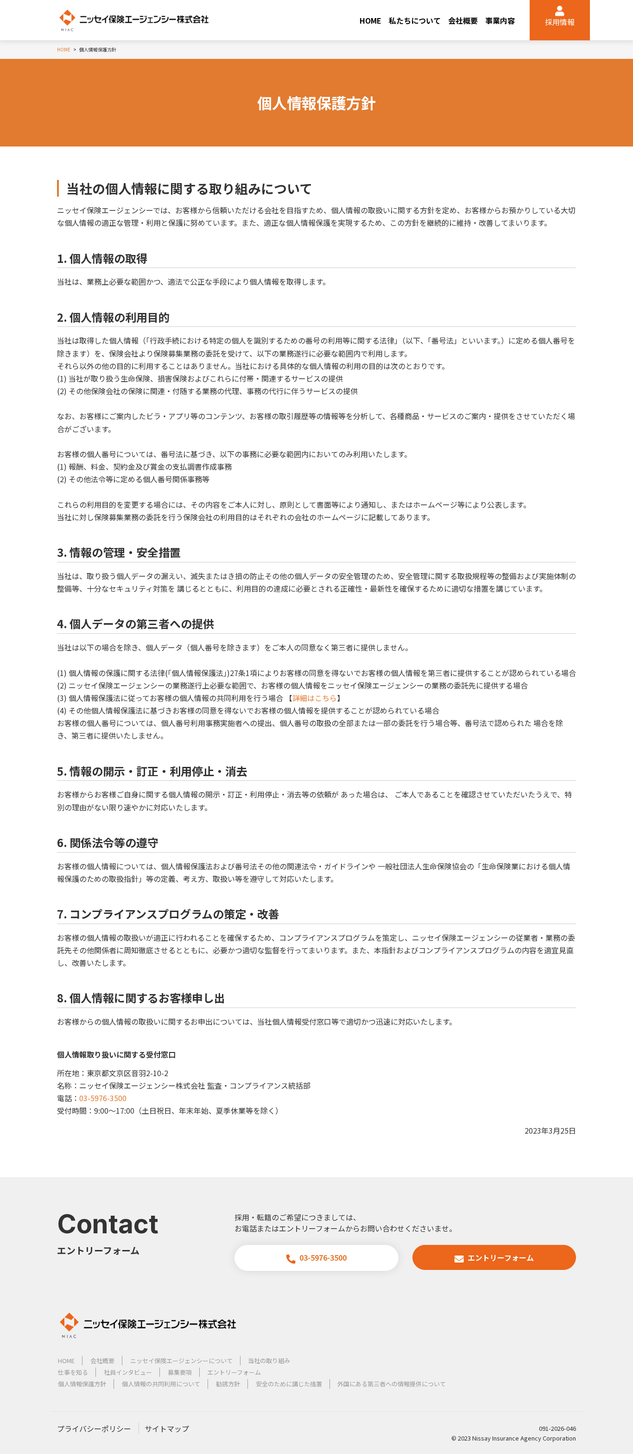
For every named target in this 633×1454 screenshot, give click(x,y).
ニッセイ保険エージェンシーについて (181, 1360)
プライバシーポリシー (94, 1428)
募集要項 (180, 1372)
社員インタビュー (128, 1372)
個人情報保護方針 (82, 1383)
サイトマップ (167, 1428)
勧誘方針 (228, 1383)
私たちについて (415, 20)
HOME (370, 20)
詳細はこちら (314, 697)
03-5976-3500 (103, 1097)
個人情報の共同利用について (161, 1383)
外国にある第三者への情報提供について (391, 1383)
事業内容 (500, 20)
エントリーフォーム (501, 1257)
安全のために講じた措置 (289, 1383)
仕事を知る (73, 1372)
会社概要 (463, 20)
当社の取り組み (269, 1360)
